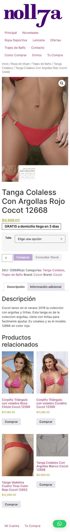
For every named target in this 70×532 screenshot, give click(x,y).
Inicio (5, 64)
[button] (61, 83)
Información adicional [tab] (45, 287)
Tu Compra (55, 55)
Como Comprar (16, 55)
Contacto (37, 47)
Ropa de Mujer (20, 64)
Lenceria (39, 40)
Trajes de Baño (15, 47)
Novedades (30, 33)
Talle (8, 238)
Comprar (22, 257)
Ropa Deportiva (16, 40)
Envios (37, 55)
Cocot (38, 274)
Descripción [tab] (16, 287)
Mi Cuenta (12, 526)
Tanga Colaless (53, 270)
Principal (11, 33)
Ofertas (55, 40)
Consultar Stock (47, 257)
